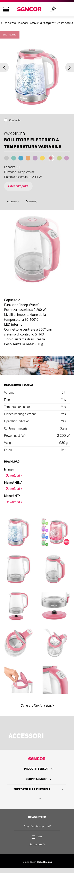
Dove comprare (18, 186)
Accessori (12, 201)
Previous (4, 67)
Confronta (14, 120)
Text (40, 836)
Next (69, 67)
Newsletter (37, 817)
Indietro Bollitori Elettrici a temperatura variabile (39, 23)
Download (31, 201)
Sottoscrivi (36, 844)
